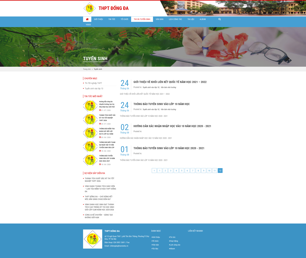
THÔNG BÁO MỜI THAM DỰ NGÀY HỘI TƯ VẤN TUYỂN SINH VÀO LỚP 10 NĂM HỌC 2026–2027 (107, 146)
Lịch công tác (175, 19)
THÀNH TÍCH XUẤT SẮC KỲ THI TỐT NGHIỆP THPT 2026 (107, 117)
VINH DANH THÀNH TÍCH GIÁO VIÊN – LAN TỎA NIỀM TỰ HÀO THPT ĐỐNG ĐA (100, 189)
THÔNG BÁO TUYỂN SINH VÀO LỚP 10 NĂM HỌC (162, 104)
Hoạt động (174, 241)
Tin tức (111, 19)
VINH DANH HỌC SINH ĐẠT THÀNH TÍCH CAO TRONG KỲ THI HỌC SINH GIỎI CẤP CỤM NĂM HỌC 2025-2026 (99, 207)
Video (88, 24)
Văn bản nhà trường (168, 87)
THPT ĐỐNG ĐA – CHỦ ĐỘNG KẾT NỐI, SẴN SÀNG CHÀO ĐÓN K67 (98, 197)
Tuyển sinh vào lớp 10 (94, 88)
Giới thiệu (98, 19)
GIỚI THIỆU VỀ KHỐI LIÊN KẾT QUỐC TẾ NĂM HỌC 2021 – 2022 (170, 82)
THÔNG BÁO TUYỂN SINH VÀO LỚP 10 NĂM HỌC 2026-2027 (107, 158)
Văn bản (159, 19)
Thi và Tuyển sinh (142, 19)
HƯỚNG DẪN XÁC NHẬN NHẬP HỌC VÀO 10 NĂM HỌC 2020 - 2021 (172, 126)
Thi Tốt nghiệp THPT (93, 83)
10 (209, 170)
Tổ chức (124, 19)
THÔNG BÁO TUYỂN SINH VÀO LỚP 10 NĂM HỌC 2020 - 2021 (169, 148)
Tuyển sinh (98, 69)
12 (220, 170)
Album (203, 19)
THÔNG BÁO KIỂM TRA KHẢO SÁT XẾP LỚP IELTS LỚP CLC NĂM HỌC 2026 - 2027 (107, 132)
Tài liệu (191, 19)
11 (215, 170)
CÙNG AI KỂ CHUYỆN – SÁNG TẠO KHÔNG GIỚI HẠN (99, 216)
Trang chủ (87, 19)
